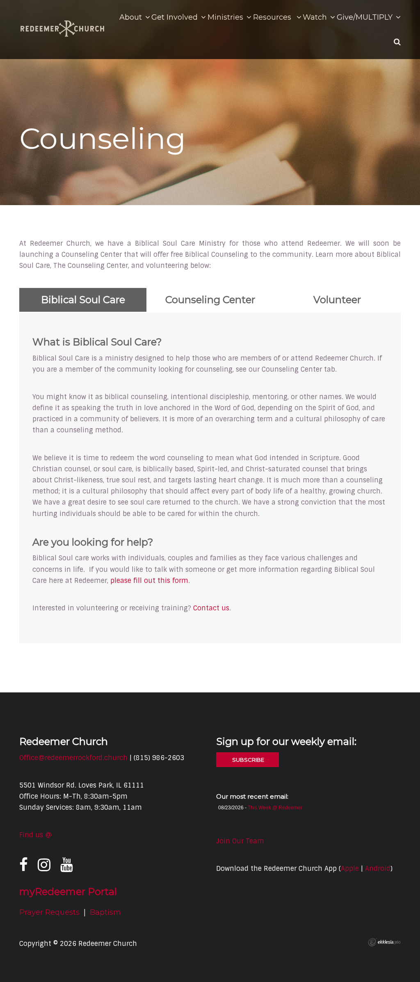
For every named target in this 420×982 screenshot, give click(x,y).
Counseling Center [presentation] (210, 300)
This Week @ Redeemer (275, 808)
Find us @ (35, 835)
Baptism (105, 912)
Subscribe (247, 759)
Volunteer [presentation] (337, 300)
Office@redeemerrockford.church (73, 758)
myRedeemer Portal (68, 892)
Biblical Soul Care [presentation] (83, 300)
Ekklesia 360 (384, 942)
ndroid (379, 868)
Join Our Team (240, 841)
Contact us (211, 608)
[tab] (82, 300)
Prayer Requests (49, 912)
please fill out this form (149, 580)
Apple (350, 868)
